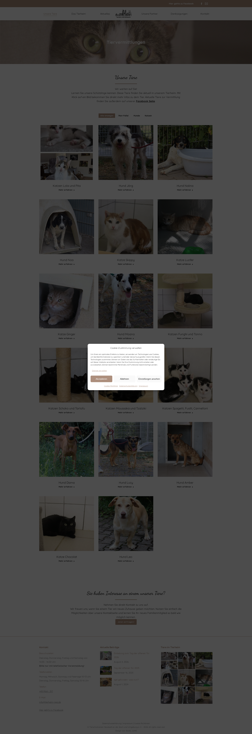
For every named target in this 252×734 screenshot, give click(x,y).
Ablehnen (124, 379)
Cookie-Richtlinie (111, 386)
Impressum (143, 386)
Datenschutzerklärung (128, 386)
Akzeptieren (101, 379)
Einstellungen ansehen (149, 379)
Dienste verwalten (99, 370)
